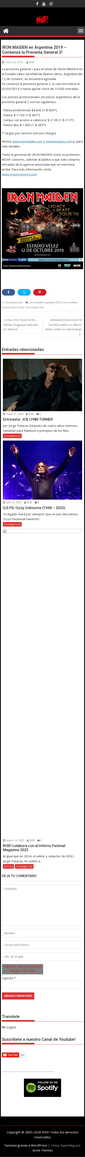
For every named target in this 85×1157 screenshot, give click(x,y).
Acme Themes (42, 1150)
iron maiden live (34, 307)
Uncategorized (13, 302)
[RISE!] (42, 24)
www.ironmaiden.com (27, 141)
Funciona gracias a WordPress (26, 1145)
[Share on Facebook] (8, 292)
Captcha (7, 978)
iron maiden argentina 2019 (45, 302)
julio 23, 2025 (14, 502)
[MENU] (81, 31)
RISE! (31, 62)
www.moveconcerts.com (19, 174)
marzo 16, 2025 (15, 840)
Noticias (8, 866)
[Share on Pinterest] (39, 292)
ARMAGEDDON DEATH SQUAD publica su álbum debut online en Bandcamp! (63, 324)
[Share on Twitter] (24, 292)
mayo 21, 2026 (14, 414)
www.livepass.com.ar (61, 141)
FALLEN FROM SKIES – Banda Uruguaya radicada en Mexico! (20, 324)
